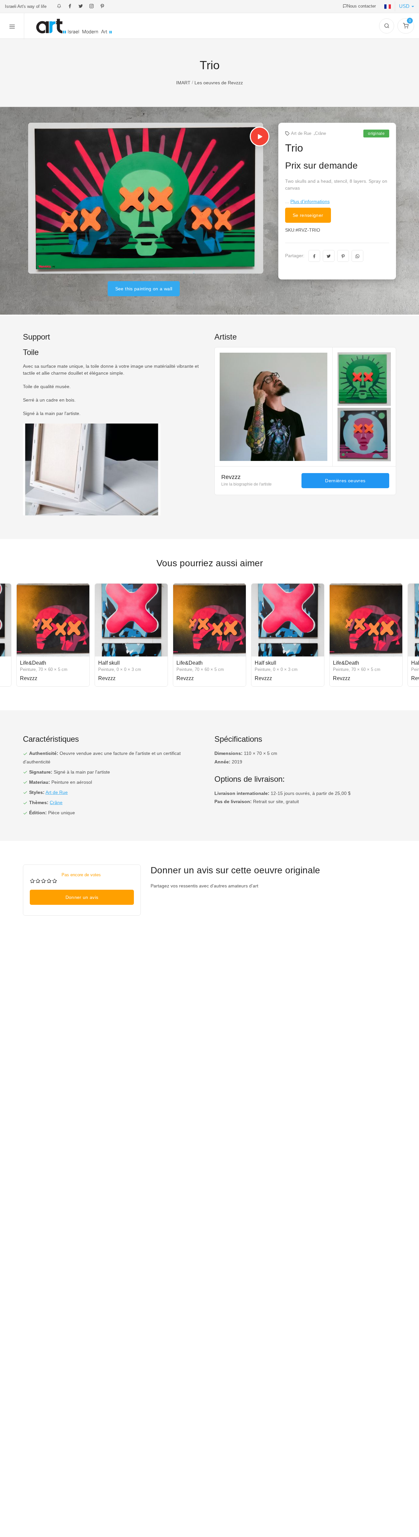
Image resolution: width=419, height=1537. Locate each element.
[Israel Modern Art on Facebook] (70, 6)
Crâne (320, 133)
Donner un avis (82, 897)
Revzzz (231, 477)
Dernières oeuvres (345, 480)
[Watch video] (259, 136)
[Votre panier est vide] (406, 26)
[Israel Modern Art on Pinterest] (102, 6)
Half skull (109, 663)
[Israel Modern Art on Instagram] (91, 6)
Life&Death (33, 663)
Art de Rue (301, 133)
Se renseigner (308, 215)
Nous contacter (361, 6)
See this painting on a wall (143, 288)
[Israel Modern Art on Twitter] (81, 6)
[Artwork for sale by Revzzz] (305, 406)
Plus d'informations (310, 201)
